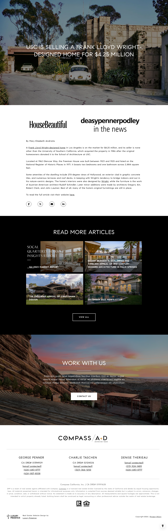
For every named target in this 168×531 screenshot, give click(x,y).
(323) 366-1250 (83, 469)
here (72, 194)
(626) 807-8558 (32, 473)
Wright (105, 181)
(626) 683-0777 (32, 469)
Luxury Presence (30, 518)
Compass (62, 489)
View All (84, 317)
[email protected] (134, 462)
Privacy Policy (155, 517)
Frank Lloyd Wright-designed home (46, 147)
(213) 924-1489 (134, 466)
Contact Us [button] (84, 396)
